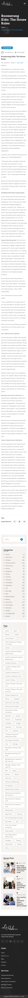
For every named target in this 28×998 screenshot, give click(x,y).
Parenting (9, 602)
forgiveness (18, 720)
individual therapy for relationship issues (11, 736)
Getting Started (5, 978)
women (19, 844)
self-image (8, 821)
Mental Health (10, 597)
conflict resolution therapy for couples (13, 643)
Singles (8, 611)
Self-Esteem (9, 605)
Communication (10, 563)
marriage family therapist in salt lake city (13, 760)
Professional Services (7, 975)
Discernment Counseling (12, 703)
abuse (7, 631)
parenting (8, 778)
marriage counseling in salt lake (13, 749)
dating (7, 699)
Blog (2, 959)
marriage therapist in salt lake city (12, 766)
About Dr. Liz (5, 956)
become (7, 635)
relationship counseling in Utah (13, 800)
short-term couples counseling (11, 826)
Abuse (7, 554)
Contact (3, 965)
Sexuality (9, 608)
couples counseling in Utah (13, 676)
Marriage (8, 591)
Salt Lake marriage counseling (14, 818)
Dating (8, 569)
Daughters (9, 571)
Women (8, 616)
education (8, 716)
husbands (15, 731)
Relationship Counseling (12, 789)
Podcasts (3, 962)
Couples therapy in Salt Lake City (13, 685)
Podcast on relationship (12, 782)
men (6, 771)
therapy (18, 840)
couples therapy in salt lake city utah (13, 690)
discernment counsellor (12, 706)
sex (17, 821)
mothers (7, 774)
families (18, 716)
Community (9, 566)
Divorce (8, 574)
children (16, 635)
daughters (17, 699)
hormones (19, 727)
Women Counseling (6, 988)
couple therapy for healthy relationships (13, 653)
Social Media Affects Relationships (11, 836)
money (14, 771)
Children (8, 560)
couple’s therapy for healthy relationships (13, 658)
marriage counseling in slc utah (12, 754)
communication (9, 638)
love (6, 744)
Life (7, 588)
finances (7, 720)
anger (15, 631)
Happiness (9, 585)
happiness (8, 727)
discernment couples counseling (11, 711)
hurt (6, 731)
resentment (8, 814)
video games (9, 844)
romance (19, 814)
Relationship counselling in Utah (13, 806)
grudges (18, 723)
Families (8, 577)
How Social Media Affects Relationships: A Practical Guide (22, 869)
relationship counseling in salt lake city (13, 794)
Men (7, 594)
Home (3, 27)
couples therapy (10, 680)
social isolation (9, 831)
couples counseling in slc (12, 672)
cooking (7, 648)
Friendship (9, 583)
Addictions (9, 557)
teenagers (8, 840)
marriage (15, 744)
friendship (8, 723)
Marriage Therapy (6, 985)
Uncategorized (7, 48)
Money (8, 599)
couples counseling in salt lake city (13, 668)
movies (17, 774)
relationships (9, 810)
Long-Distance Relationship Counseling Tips (21, 885)
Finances (8, 580)
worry (7, 848)
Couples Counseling (10, 663)
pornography (9, 786)
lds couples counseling (12, 740)
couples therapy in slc (11, 695)
